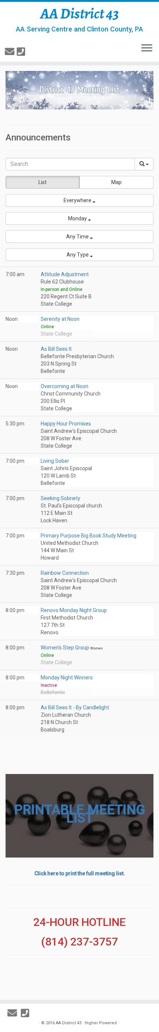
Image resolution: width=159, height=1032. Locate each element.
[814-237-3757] (22, 51)
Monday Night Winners (67, 677)
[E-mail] (11, 51)
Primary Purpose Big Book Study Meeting (88, 536)
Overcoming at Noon (64, 386)
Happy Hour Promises (66, 424)
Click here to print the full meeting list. (79, 873)
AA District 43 (79, 13)
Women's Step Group (65, 648)
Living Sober (55, 461)
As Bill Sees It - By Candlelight (75, 707)
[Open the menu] (146, 48)
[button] (79, 200)
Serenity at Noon (60, 319)
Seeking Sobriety (60, 498)
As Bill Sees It (56, 349)
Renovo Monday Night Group (74, 610)
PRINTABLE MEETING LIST (79, 814)
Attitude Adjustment (65, 274)
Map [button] (116, 182)
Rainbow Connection (65, 573)
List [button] (42, 182)
